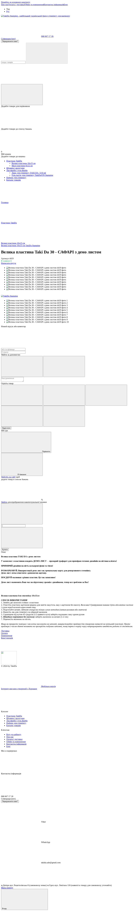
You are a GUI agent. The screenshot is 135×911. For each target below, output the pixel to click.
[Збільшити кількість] (22, 537)
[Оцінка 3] (106, 395)
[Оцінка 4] (22, 416)
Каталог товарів (13, 180)
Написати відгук (8, 263)
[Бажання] (67, 117)
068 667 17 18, (47, 36)
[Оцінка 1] (22, 395)
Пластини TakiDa (14, 161)
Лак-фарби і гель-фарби (17, 170)
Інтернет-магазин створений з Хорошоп (19, 689)
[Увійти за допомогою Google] (64, 366)
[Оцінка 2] (64, 395)
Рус (7, 11)
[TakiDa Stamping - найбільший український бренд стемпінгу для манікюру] (9, 663)
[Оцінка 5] (64, 416)
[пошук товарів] (47, 53)
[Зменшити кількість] (22, 513)
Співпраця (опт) (8, 39)
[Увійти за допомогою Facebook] (22, 366)
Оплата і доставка (16, 4)
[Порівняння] (22, 94)
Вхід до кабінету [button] (13, 734)
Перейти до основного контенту (15, 2)
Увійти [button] (4, 502)
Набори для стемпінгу (16, 177)
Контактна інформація (54, 4)
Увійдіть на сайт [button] (8, 477)
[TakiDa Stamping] (9, 296)
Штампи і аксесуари (15, 168)
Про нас (4, 4)
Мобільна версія (48, 686)
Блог (66, 4)
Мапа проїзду (7, 888)
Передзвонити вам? (10, 41)
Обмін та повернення (34, 4)
